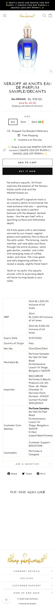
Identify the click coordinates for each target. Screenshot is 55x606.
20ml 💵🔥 (38, 121)
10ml (23, 121)
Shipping (16, 106)
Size (27, 116)
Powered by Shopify (27, 603)
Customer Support (26, 585)
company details (27, 571)
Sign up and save (27, 593)
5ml (13, 121)
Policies (26, 578)
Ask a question (27, 464)
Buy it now (27, 171)
